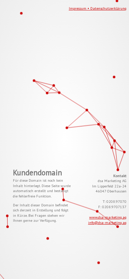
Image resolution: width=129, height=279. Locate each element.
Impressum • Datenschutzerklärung (97, 8)
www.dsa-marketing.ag (107, 217)
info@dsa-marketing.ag (107, 222)
